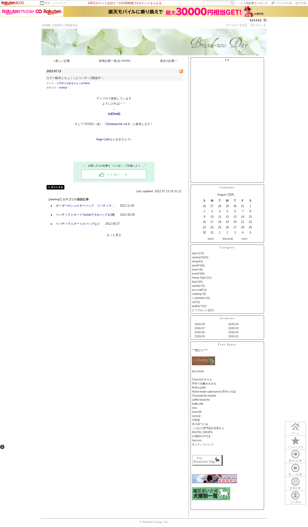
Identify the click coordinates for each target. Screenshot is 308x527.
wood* (196, 265)
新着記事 (295, 488)
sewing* (63, 87)
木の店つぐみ (200, 424)
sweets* (197, 285)
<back (210, 238)
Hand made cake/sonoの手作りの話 (214, 391)
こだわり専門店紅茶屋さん (208, 428)
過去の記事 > (168, 60)
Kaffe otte (197, 403)
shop (195, 261)
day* (195, 253)
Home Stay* (199, 277)
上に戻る (295, 502)
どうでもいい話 (201, 310)
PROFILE (71, 25)
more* (195, 269)
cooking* (197, 294)
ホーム (295, 433)
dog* (195, 281)
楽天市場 (300, 3)
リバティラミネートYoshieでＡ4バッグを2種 (85, 214)
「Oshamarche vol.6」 (118, 124)
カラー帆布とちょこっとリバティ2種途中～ (75, 78)
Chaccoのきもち (202, 379)
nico (194, 407)
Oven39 (197, 412)
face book (198, 371)
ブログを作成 (284, 3)
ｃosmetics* (199, 298)
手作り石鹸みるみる (204, 383)
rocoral (196, 416)
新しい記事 (295, 474)
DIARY (57, 25)
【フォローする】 (236, 25)
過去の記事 (295, 460)
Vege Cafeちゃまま (108, 139)
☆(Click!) (114, 114)
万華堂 (196, 420)
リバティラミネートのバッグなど (78, 223)
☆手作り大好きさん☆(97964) (73, 83)
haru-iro (197, 440)
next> (244, 238)
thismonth (228, 238)
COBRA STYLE (201, 436)
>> (254, 3)
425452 (256, 20)
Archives (227, 318)
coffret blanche (201, 399)
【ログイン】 (258, 25)
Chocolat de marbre (204, 395)
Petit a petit (198, 387)
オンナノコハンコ (203, 444)
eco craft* (197, 289)
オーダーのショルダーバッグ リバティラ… (85, 205)
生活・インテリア (55, 3)
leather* (197, 306)
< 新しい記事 (61, 60)
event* (196, 273)
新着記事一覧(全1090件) (115, 60)
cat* (194, 302)
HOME (46, 25)
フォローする (295, 446)
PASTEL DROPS (202, 432)
